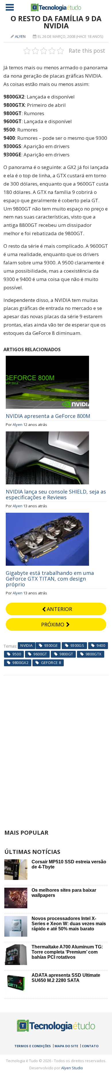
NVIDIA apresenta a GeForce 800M (48, 415)
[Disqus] (56, 747)
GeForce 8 (51, 662)
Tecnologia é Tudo (56, 7)
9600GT (40, 654)
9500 (16, 654)
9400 (100, 645)
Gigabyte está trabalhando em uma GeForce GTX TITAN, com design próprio (50, 578)
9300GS (77, 645)
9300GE (51, 645)
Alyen (20, 36)
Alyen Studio (72, 1067)
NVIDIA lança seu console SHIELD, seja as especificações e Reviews (56, 494)
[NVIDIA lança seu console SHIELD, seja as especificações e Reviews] (47, 434)
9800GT (66, 654)
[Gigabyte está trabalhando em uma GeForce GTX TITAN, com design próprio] (47, 516)
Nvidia (26, 645)
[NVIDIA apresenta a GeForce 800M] (47, 359)
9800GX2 (20, 662)
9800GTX (94, 654)
